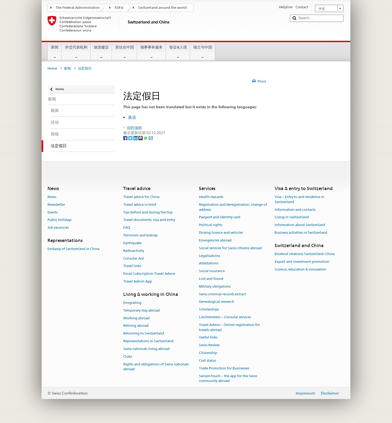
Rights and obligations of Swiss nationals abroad (156, 366)
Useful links (208, 338)
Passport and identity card (219, 217)
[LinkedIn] (135, 138)
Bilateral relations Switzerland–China (305, 254)
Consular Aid (133, 258)
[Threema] (140, 138)
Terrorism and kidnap (140, 235)
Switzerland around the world (162, 8)
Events (52, 212)
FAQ (126, 228)
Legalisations (209, 256)
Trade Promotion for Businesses (224, 368)
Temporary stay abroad (141, 310)
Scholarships (209, 309)
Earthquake (132, 243)
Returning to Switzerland (143, 334)
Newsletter (56, 205)
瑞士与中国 (202, 47)
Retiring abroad (136, 326)
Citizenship (208, 353)
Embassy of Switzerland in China (73, 249)
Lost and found (211, 279)
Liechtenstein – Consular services (225, 317)
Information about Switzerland (300, 225)
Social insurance (212, 271)
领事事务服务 (151, 47)
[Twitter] (130, 138)
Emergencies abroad (215, 240)
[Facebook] (125, 138)
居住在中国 (124, 47)
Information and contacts (295, 210)
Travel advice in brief (139, 205)
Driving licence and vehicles (221, 233)
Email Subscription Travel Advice (149, 274)
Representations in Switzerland (148, 341)
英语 (132, 117)
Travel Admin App (137, 281)
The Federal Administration (78, 8)
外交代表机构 (76, 47)
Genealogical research (216, 302)
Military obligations (215, 286)
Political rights (210, 225)
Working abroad (136, 318)
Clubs (127, 356)
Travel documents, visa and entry (149, 220)
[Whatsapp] (146, 138)
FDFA (119, 8)
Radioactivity (133, 251)
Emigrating (132, 303)
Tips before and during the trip (148, 212)
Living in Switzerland (292, 217)
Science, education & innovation (300, 269)
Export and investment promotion (302, 262)
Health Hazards (211, 197)
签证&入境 (178, 47)
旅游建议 (101, 47)
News (51, 197)
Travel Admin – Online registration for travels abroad (229, 327)
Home (52, 68)
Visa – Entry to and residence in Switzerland (299, 199)
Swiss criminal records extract (222, 294)
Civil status (207, 360)
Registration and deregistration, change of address (233, 207)
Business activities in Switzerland (301, 233)
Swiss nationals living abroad (146, 349)
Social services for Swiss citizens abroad (230, 248)
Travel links (132, 266)
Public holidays (59, 220)
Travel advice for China (141, 197)
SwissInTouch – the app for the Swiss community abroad (228, 378)
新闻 (54, 47)
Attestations (208, 263)
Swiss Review (209, 345)
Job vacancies (58, 228)
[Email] (151, 138)
